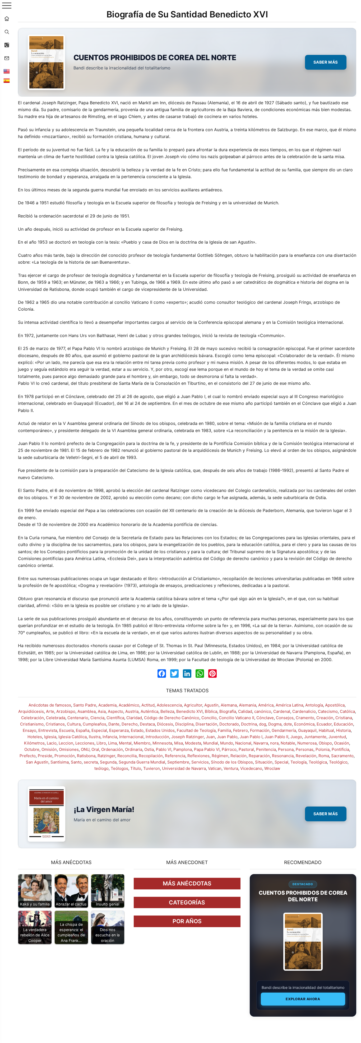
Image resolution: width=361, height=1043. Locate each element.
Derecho (130, 724)
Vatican (214, 768)
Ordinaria (133, 749)
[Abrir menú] (6, 6)
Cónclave (265, 717)
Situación (263, 762)
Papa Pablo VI (207, 749)
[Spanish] (7, 80)
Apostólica (335, 705)
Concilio (209, 717)
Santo (76, 762)
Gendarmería (284, 730)
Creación (324, 717)
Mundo (226, 743)
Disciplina (184, 724)
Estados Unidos (160, 730)
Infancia (110, 736)
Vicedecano (251, 768)
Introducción (157, 736)
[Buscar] (7, 32)
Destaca (147, 724)
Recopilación (151, 755)
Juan (210, 736)
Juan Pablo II (276, 736)
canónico (262, 711)
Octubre (31, 749)
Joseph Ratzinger (187, 736)
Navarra (260, 743)
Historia (343, 730)
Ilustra (94, 736)
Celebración (32, 717)
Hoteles (34, 736)
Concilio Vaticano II (236, 717)
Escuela (66, 730)
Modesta (193, 743)
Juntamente (315, 736)
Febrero (240, 730)
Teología (298, 762)
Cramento (305, 717)
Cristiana (343, 717)
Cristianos (55, 724)
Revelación (306, 755)
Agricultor (193, 705)
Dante (113, 724)
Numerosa (307, 743)
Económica (304, 724)
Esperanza (119, 730)
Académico (129, 705)
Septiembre (178, 762)
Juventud (337, 736)
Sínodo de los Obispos (232, 762)
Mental (125, 743)
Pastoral (246, 749)
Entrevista (47, 730)
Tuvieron (151, 768)
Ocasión (341, 743)
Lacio (52, 743)
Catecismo (328, 711)
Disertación (206, 724)
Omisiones (69, 749)
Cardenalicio (304, 711)
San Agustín (37, 762)
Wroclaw (272, 768)
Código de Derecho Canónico (171, 717)
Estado (137, 730)
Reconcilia (127, 755)
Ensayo (29, 730)
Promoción (64, 755)
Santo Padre (84, 705)
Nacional (243, 743)
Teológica (318, 762)
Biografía (227, 711)
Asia (102, 711)
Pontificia (340, 749)
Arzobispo (65, 711)
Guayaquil (307, 730)
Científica (115, 717)
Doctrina (249, 724)
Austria (131, 711)
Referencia (175, 755)
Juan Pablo (227, 736)
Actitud (148, 705)
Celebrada (55, 717)
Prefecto (28, 755)
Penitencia (266, 749)
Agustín (211, 705)
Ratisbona (86, 755)
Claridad (134, 717)
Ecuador (324, 724)
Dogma (274, 724)
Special (281, 762)
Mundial (210, 743)
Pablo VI (163, 749)
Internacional (131, 736)
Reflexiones (198, 755)
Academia (107, 705)
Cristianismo (32, 724)
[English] (7, 71)
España (82, 730)
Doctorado (229, 724)
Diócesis (165, 724)
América (266, 705)
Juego (296, 736)
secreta (91, 762)
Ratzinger (106, 755)
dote (288, 724)
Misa (178, 743)
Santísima (59, 762)
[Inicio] (7, 18)
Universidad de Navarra (184, 768)
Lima (112, 743)
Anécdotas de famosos (50, 705)
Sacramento (342, 755)
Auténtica (149, 711)
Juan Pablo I (251, 736)
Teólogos (119, 768)
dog (262, 724)
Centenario (77, 717)
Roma (323, 755)
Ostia (149, 749)
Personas (304, 749)
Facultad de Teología (196, 730)
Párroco (229, 749)
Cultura (74, 724)
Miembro (142, 743)
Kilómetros (34, 743)
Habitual (326, 730)
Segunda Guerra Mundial (142, 762)
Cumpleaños (94, 724)
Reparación (259, 755)
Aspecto (115, 711)
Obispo (325, 743)
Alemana (229, 705)
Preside (45, 755)
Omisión (49, 749)
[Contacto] (7, 58)
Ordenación (112, 749)
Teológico (338, 762)
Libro (101, 743)
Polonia (323, 749)
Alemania (247, 705)
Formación (260, 730)
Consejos (285, 717)
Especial (99, 730)
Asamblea (86, 711)
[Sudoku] (7, 45)
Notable (288, 743)
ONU (85, 749)
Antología (314, 705)
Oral (95, 749)
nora (274, 743)
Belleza (167, 711)
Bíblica (211, 711)
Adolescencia (169, 705)
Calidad (245, 711)
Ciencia (97, 717)
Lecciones (84, 743)
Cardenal (281, 711)
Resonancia (283, 755)
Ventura (231, 768)
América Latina (289, 705)
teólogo (101, 768)
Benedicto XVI (189, 711)
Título (135, 768)
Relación (238, 755)
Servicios (200, 762)
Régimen (220, 755)
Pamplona (182, 749)
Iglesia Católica (72, 736)
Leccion (66, 743)
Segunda (108, 762)
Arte (50, 711)
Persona (286, 749)
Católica (347, 711)
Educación (343, 724)
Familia (224, 730)
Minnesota (162, 743)
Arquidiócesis (31, 711)
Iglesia (50, 736)
